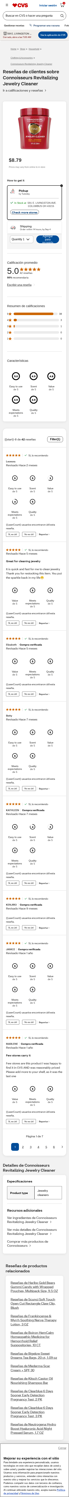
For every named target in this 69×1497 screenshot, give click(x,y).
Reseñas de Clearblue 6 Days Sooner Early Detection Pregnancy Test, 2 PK (32, 1395)
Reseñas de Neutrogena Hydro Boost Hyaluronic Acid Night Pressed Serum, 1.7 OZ (33, 1428)
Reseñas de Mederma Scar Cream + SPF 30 (30, 1368)
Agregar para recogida (47, 239)
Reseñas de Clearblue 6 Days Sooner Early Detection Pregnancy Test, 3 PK (32, 1411)
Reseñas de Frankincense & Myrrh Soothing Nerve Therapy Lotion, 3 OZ (34, 1320)
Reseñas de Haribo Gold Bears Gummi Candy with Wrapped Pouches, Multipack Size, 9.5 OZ (34, 1287)
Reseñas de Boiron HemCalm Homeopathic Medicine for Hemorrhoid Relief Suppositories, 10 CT (32, 1338)
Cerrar (62, 1448)
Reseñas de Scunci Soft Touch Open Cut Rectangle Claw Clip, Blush (33, 1303)
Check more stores (24, 212)
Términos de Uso (29, 1493)
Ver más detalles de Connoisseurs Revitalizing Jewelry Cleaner (32, 1231)
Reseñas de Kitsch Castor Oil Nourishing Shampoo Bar (32, 1380)
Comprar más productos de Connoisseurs (27, 1243)
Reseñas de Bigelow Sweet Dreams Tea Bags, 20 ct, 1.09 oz (34, 1355)
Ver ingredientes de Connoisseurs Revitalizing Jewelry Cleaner (32, 1220)
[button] (6, 1147)
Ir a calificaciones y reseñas (23, 90)
